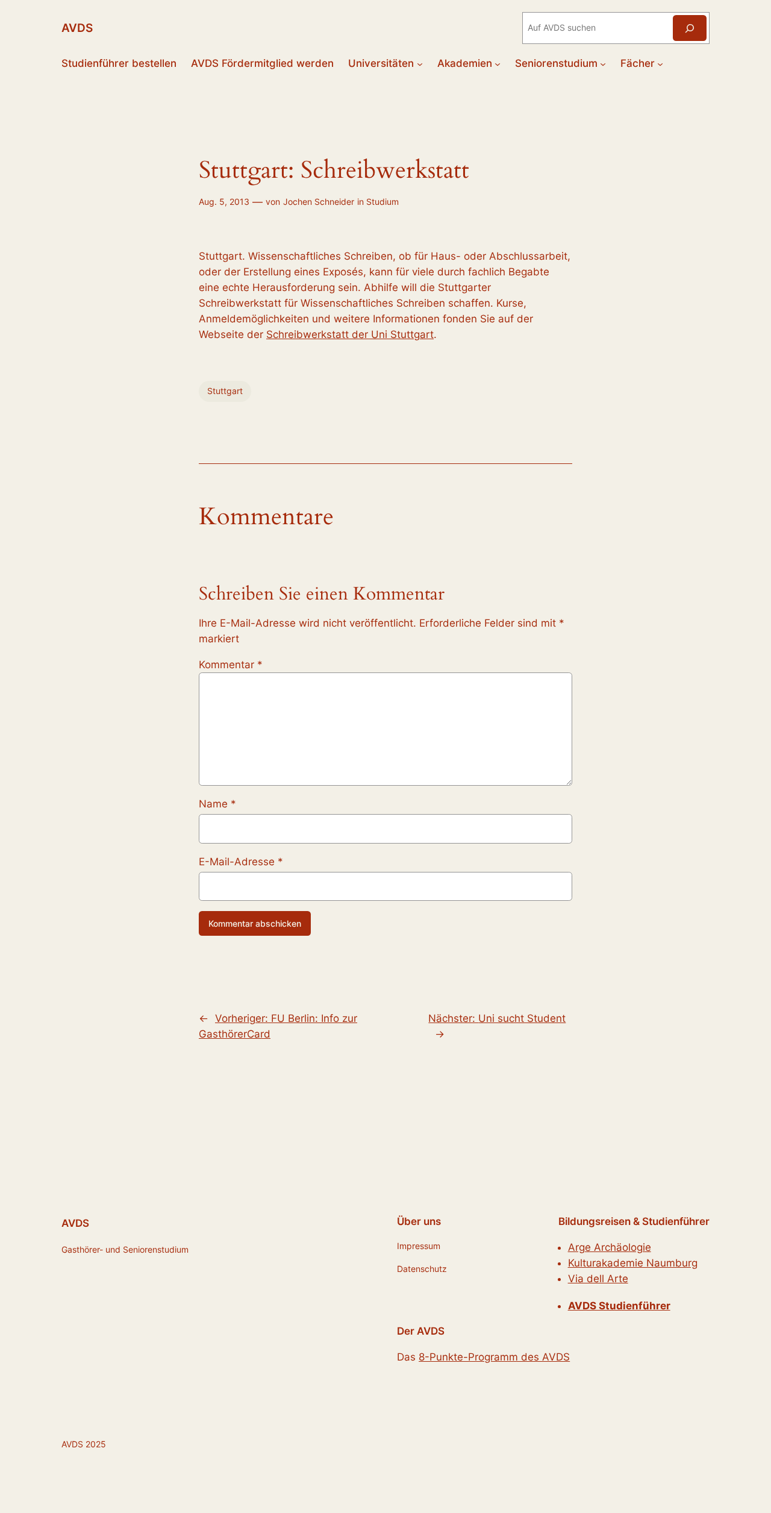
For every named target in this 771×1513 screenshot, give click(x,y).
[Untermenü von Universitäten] (420, 63)
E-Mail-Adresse (241, 862)
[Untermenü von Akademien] (498, 63)
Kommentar (231, 665)
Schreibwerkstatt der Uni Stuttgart (350, 334)
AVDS (77, 27)
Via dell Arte (598, 1279)
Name (217, 804)
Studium (382, 201)
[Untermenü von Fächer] (660, 63)
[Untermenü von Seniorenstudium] (603, 63)
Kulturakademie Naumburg (633, 1263)
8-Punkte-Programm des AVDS (494, 1357)
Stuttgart (225, 391)
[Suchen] (690, 28)
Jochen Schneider (318, 201)
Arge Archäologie (609, 1247)
